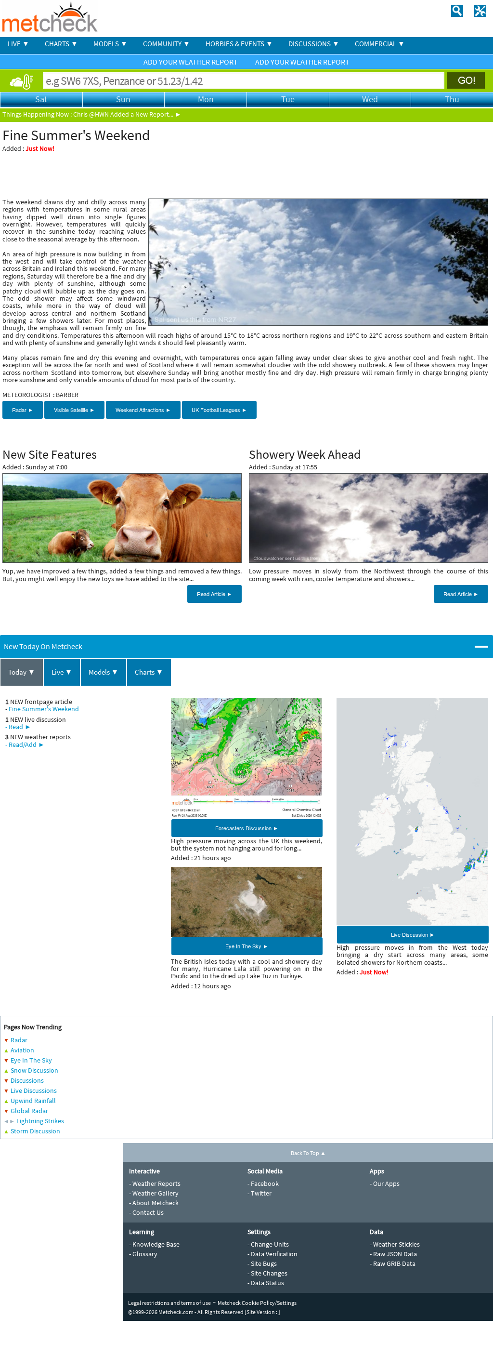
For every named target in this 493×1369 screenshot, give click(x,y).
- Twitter (259, 1193)
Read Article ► (214, 594)
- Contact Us (146, 1212)
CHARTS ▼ (61, 43)
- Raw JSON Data (393, 1253)
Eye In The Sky (31, 1060)
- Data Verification (272, 1253)
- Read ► (18, 726)
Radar (19, 1040)
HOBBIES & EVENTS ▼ (239, 43)
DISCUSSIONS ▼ (313, 43)
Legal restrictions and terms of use (169, 1302)
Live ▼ (62, 672)
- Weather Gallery (154, 1193)
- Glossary (143, 1253)
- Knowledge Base (154, 1244)
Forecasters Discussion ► (246, 828)
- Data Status (265, 1282)
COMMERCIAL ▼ (380, 43)
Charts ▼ (149, 672)
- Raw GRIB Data (392, 1263)
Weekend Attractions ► (143, 409)
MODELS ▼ (110, 43)
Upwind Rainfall (33, 1100)
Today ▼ (21, 672)
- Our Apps (385, 1183)
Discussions (27, 1080)
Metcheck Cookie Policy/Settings (257, 1302)
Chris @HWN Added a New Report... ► (127, 114)
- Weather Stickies (395, 1244)
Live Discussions (34, 1090)
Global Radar (29, 1110)
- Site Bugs (262, 1263)
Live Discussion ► (413, 934)
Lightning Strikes (40, 1120)
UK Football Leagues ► (219, 409)
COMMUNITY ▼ (166, 43)
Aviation (22, 1050)
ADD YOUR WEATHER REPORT (191, 61)
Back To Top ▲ (308, 1152)
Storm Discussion (35, 1131)
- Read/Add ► (25, 744)
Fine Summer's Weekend (44, 708)
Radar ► (22, 409)
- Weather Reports (155, 1183)
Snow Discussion (34, 1070)
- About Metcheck (154, 1202)
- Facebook (263, 1183)
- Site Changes (267, 1273)
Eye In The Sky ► (246, 946)
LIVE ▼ (18, 43)
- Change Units (268, 1244)
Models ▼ (103, 672)
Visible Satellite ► (74, 409)
